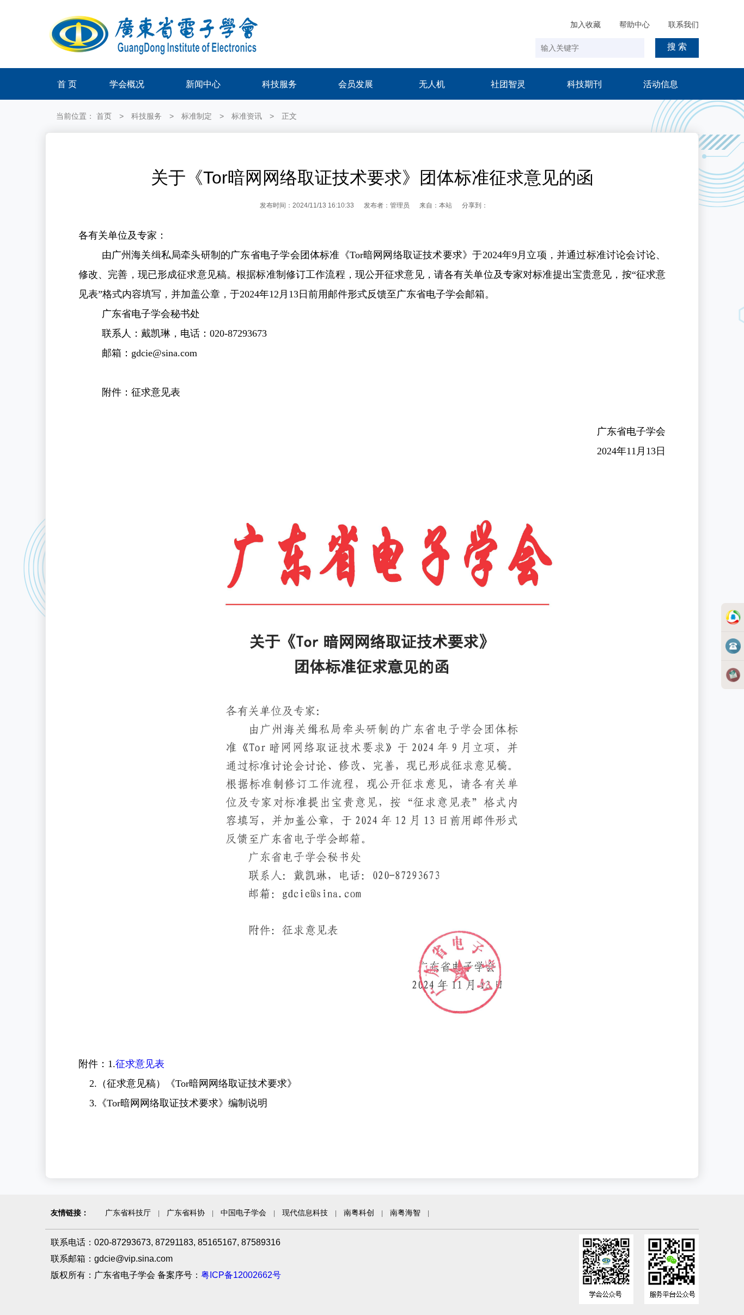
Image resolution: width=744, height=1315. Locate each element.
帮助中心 (634, 24)
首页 (104, 116)
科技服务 (279, 84)
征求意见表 (139, 1063)
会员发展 (355, 84)
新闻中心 (203, 84)
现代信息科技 (305, 1212)
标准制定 (196, 116)
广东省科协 (186, 1212)
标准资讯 (246, 116)
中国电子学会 (243, 1212)
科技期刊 (584, 84)
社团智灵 (508, 84)
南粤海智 (405, 1212)
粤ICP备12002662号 (241, 1275)
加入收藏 (585, 24)
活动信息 (660, 84)
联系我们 (683, 24)
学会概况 (126, 84)
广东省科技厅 (128, 1212)
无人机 (432, 84)
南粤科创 (359, 1212)
